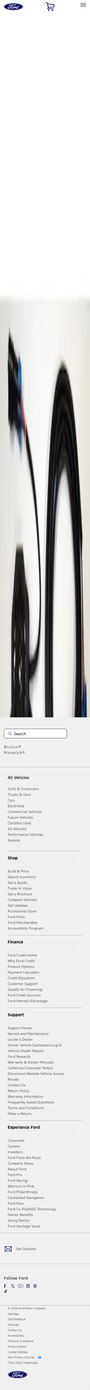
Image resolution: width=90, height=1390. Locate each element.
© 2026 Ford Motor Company (26, 1308)
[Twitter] (13, 1286)
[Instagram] (28, 1286)
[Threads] (35, 1286)
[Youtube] (20, 1286)
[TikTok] (6, 1291)
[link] (13, 1314)
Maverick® (14, 752)
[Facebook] (6, 1286)
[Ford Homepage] (17, 1377)
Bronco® (12, 746)
